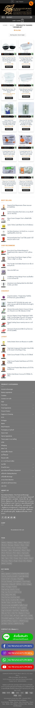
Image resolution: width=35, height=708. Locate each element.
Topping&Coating (24, 610)
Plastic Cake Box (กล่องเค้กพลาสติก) (10, 600)
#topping (29, 560)
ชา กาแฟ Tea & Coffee (7, 461)
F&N (2, 401)
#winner (3, 563)
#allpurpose (10, 542)
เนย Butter (4, 623)
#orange (16, 558)
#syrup (20, 560)
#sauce (31, 558)
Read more (9, 66)
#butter (22, 545)
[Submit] (31, 17)
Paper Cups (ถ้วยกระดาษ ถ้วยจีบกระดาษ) (11, 592)
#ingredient (27, 555)
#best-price (26, 542)
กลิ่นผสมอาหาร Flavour (23, 613)
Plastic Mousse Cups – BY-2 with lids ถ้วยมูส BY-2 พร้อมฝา (9, 91)
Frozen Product (5, 411)
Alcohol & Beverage (7, 389)
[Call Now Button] (31, 3)
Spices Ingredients (6, 436)
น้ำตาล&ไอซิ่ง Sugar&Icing (8, 618)
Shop (12, 25)
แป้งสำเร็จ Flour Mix (18, 623)
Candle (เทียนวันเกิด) (23, 576)
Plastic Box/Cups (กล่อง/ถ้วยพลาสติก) (10, 597)
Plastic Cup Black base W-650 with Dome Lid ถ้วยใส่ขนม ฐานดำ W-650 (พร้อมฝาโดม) (9, 60)
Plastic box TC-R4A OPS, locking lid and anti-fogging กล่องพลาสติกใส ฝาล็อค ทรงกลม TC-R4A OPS (9, 183)
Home (5, 25)
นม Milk (3, 464)
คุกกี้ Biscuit (4, 454)
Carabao (3, 395)
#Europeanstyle (16, 550)
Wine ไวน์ (4, 448)
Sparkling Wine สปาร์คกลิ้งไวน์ (9, 607)
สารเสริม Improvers (28, 618)
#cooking (19, 547)
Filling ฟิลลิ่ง (20, 579)
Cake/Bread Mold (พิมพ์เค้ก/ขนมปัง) (20, 573)
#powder (26, 558)
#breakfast (16, 545)
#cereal (3, 547)
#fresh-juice (9, 553)
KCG (2, 417)
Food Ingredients (6, 408)
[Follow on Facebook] (2, 517)
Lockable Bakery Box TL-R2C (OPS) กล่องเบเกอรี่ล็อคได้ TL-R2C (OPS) (9, 153)
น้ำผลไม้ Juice (5, 467)
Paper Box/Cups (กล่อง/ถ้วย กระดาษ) (10, 589)
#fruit (14, 553)
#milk (11, 558)
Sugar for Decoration (6, 610)
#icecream (9, 555)
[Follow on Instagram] (5, 517)
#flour (28, 550)
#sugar (15, 560)
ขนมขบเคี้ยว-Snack (6, 451)
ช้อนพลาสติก (5, 458)
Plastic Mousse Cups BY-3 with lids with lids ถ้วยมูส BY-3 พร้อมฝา (26, 91)
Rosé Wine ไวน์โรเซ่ (16, 602)
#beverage (10, 545)
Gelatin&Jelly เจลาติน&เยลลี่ (8, 584)
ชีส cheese (16, 615)
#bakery (20, 542)
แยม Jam (3, 486)
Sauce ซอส (4, 433)
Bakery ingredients (6, 392)
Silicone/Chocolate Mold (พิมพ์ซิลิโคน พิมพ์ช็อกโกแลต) (14, 605)
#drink (10, 550)
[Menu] (12, 1)
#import (21, 555)
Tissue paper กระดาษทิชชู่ (8, 439)
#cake (27, 545)
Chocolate (13, 579)
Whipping (4, 445)
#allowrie (4, 542)
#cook (13, 547)
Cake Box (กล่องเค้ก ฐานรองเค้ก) (9, 576)
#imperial (16, 555)
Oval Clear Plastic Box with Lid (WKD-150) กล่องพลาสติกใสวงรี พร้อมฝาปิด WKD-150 (26, 60)
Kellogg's (4, 420)
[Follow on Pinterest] (14, 517)
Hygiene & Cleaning (7, 414)
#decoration (4, 550)
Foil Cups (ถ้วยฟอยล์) (7, 581)
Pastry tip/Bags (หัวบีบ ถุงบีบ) (8, 594)
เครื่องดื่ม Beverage (6, 476)
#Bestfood (4, 545)
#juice (7, 558)
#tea (25, 560)
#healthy (4, 555)
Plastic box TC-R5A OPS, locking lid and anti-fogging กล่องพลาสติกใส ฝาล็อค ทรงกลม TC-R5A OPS (26, 183)
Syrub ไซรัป (15, 610)
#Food (3, 553)
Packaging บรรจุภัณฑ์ (7, 430)
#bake (15, 542)
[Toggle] (33, 392)
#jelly (3, 558)
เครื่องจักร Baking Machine (9, 473)
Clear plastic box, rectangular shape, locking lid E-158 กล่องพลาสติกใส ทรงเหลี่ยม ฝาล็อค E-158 (9, 122)
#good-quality (25, 553)
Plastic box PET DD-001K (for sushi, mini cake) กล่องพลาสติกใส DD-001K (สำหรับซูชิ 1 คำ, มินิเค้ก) (26, 122)
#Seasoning (4, 560)
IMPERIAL (18, 584)
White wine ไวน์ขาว (6, 613)
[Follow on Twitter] (8, 517)
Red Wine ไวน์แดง (6, 602)
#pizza (20, 558)
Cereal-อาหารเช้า (6, 398)
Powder (22, 600)
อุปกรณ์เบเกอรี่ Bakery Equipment (11, 470)
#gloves (19, 553)
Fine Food (4, 405)
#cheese (9, 547)
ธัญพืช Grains (24, 615)
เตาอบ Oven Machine (7, 479)
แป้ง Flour (10, 623)
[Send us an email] (11, 517)
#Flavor (23, 550)
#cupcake (24, 547)
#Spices (11, 560)
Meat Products (5, 426)
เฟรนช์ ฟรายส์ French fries (8, 483)
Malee (3, 423)
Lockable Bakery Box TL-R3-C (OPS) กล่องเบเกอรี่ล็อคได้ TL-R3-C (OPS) (26, 153)
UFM (2, 442)
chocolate (9, 563)
